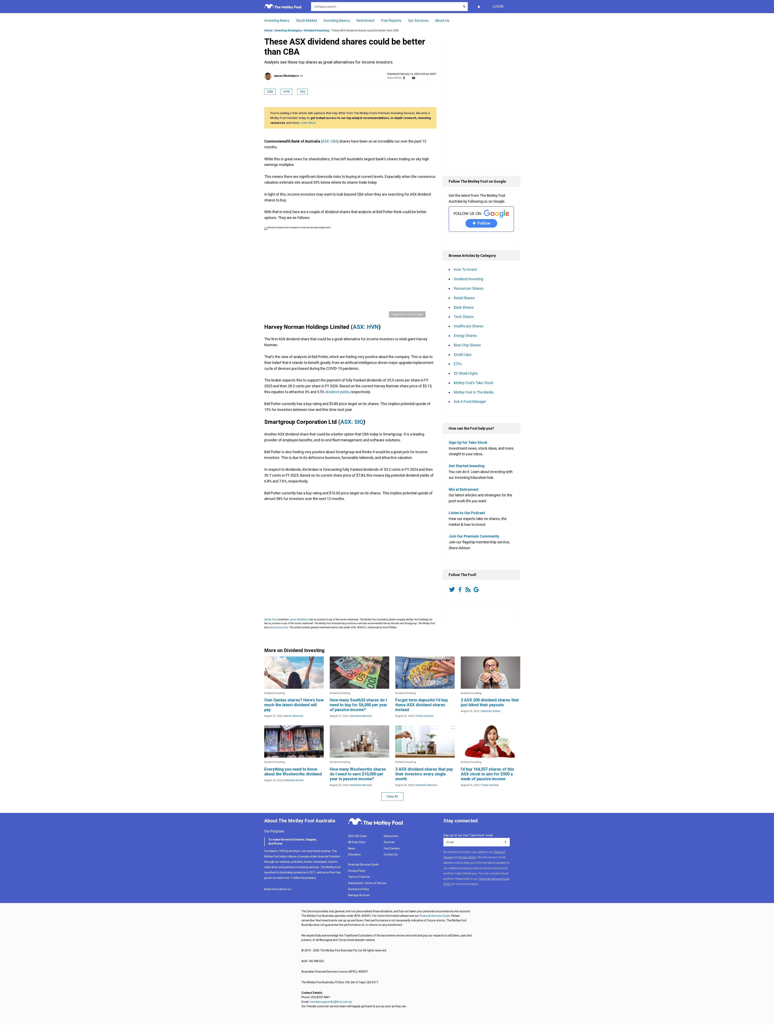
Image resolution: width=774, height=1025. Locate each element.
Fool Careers (392, 848)
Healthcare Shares (468, 326)
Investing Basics (337, 20)
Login (498, 6)
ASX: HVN (366, 327)
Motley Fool (270, 619)
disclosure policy (279, 627)
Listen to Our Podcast (467, 513)
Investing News (276, 20)
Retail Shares (464, 298)
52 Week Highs (466, 373)
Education (354, 854)
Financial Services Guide (363, 864)
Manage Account (359, 895)
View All (392, 796)
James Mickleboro (286, 75)
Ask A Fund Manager (470, 401)
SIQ (302, 92)
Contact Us (391, 854)
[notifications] (479, 6)
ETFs (458, 364)
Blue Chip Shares (467, 345)
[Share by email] (413, 78)
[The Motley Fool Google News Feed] (477, 589)
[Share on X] (408, 78)
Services (389, 842)
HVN (286, 92)
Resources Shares (468, 288)
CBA (270, 92)
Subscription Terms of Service (367, 883)
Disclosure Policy (358, 889)
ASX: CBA (329, 141)
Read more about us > (278, 889)
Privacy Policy (356, 870)
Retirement (366, 20)
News (351, 848)
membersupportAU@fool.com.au (331, 1001)
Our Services (418, 20)
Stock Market (306, 20)
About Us (442, 20)
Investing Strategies (288, 30)
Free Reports (391, 20)
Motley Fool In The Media (473, 392)
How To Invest (465, 269)
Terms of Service (359, 876)
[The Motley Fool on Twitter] (453, 589)
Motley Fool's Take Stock (473, 383)
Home (268, 30)
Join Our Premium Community (474, 536)
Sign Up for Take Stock (468, 442)
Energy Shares (465, 335)
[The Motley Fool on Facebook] (461, 589)
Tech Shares (464, 317)
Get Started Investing (467, 466)
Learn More (308, 123)
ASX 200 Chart (357, 836)
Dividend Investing (316, 30)
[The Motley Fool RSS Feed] (469, 589)
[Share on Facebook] (404, 78)
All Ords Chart (357, 842)
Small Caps (463, 354)
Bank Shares (464, 307)
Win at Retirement (464, 489)
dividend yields (337, 392)
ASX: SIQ (351, 422)
